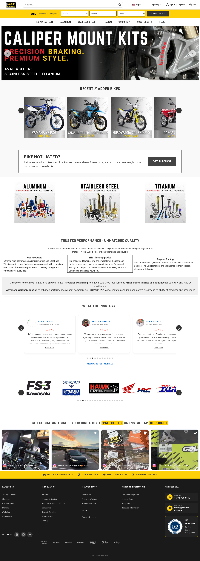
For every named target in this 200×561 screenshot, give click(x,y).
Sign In (172, 5)
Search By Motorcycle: (47, 14)
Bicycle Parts (7, 516)
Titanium (5, 508)
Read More (49, 347)
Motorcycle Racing (49, 499)
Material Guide (127, 499)
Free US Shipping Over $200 (60, 475)
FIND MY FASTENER (44, 22)
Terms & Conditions (49, 512)
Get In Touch (162, 161)
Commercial (46, 508)
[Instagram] (23, 534)
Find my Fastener (8, 495)
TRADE (162, 22)
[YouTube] (30, 534)
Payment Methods (89, 503)
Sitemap (45, 521)
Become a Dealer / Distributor (53, 503)
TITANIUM (107, 22)
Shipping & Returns (89, 499)
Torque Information (129, 503)
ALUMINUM (65, 22)
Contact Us (86, 495)
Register (181, 5)
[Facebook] (16, 534)
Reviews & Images (89, 517)
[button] (35, 202)
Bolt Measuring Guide (130, 495)
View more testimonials (100, 363)
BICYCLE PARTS (144, 22)
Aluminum (6, 499)
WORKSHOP (124, 22)
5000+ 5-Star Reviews (117, 475)
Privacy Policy (47, 516)
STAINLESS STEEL (86, 22)
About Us (46, 495)
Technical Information (130, 508)
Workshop (6, 512)
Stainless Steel (8, 503)
